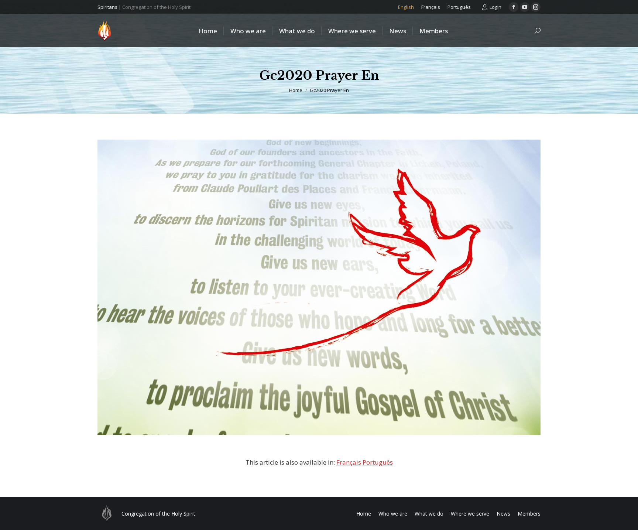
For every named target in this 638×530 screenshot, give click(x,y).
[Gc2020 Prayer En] (319, 287)
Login (495, 7)
